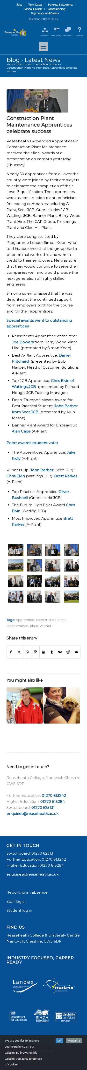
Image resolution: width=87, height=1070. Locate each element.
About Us (79, 35)
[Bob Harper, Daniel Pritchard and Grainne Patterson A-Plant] (71, 565)
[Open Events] (56, 30)
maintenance (17, 626)
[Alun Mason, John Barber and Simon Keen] (34, 597)
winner (45, 626)
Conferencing (56, 9)
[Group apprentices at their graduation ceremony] (16, 565)
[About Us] (79, 30)
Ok (59, 1040)
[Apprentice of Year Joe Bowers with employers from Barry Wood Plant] (71, 581)
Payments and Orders (45, 13)
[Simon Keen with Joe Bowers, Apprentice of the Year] (37, 101)
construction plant (51, 620)
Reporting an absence (28, 892)
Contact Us (67, 35)
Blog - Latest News (33, 59)
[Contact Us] (68, 30)
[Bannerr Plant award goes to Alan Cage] (16, 581)
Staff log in (16, 901)
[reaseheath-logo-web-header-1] (15, 32)
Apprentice (25, 620)
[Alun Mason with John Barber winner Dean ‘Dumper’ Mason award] (53, 597)
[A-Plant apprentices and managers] (71, 597)
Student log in (20, 910)
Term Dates (35, 4)
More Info (74, 1040)
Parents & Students (60, 4)
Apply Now (45, 35)
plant (34, 626)
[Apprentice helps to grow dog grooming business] (62, 705)
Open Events (56, 35)
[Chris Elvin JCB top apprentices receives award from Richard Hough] (53, 565)
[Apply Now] (45, 30)
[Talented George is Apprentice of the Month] (25, 705)
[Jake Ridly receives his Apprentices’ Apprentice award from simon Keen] (71, 550)
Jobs (19, 4)
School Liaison (33, 9)
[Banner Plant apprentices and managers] (53, 581)
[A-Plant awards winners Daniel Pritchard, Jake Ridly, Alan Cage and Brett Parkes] (16, 597)
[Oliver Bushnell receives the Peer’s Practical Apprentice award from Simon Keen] (53, 550)
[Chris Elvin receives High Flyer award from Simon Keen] (34, 565)
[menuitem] (19, 4)
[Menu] (43, 48)
